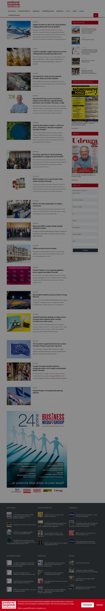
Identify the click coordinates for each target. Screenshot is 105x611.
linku (72, 604)
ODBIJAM (99, 605)
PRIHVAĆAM (87, 605)
